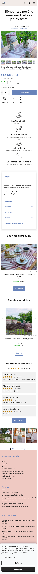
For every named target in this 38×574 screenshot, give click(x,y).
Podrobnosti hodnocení (19, 28)
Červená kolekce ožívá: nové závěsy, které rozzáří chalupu (18, 521)
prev (2, 253)
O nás (3, 461)
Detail (18, 353)
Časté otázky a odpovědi (10, 492)
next (35, 253)
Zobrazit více (19, 421)
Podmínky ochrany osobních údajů (13, 473)
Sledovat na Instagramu (20, 449)
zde (14, 557)
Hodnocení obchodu (19, 363)
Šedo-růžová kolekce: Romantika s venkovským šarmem (18, 537)
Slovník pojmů (6, 478)
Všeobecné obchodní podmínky (12, 471)
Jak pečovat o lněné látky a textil (13, 503)
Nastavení (18, 563)
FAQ (3, 466)
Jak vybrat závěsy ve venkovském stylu (15, 506)
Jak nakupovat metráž (9, 501)
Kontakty (5, 464)
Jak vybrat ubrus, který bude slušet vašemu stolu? (19, 498)
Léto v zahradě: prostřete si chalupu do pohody (17, 531)
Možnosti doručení (7, 86)
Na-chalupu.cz (19, 23)
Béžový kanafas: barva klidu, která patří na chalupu (19, 526)
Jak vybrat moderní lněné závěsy (13, 495)
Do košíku (25, 92)
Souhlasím (18, 569)
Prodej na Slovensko (8, 476)
